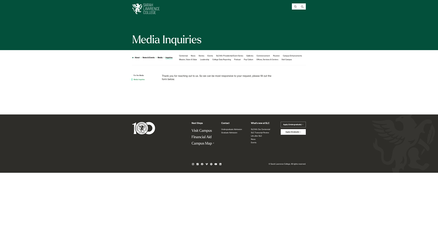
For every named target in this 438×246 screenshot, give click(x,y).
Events (210, 56)
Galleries (249, 56)
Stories (201, 56)
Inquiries (169, 57)
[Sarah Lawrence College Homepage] (143, 128)
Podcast (237, 59)
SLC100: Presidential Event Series (229, 56)
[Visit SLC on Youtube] (215, 164)
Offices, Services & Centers (267, 59)
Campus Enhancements (292, 56)
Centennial (183, 56)
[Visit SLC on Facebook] (202, 164)
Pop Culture (248, 59)
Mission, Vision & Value (188, 59)
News (193, 56)
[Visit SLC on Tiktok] (197, 164)
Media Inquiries (139, 79)
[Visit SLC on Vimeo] (206, 164)
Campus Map (204, 143)
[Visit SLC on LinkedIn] (220, 164)
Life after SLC (256, 136)
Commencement (263, 56)
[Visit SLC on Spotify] (211, 164)
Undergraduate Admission (231, 129)
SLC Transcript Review (260, 133)
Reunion (276, 56)
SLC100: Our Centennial (260, 129)
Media (160, 57)
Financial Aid (201, 137)
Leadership (204, 59)
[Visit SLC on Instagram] (193, 164)
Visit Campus (287, 59)
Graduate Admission (229, 133)
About (137, 57)
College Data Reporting (221, 59)
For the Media (139, 75)
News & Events (149, 57)
